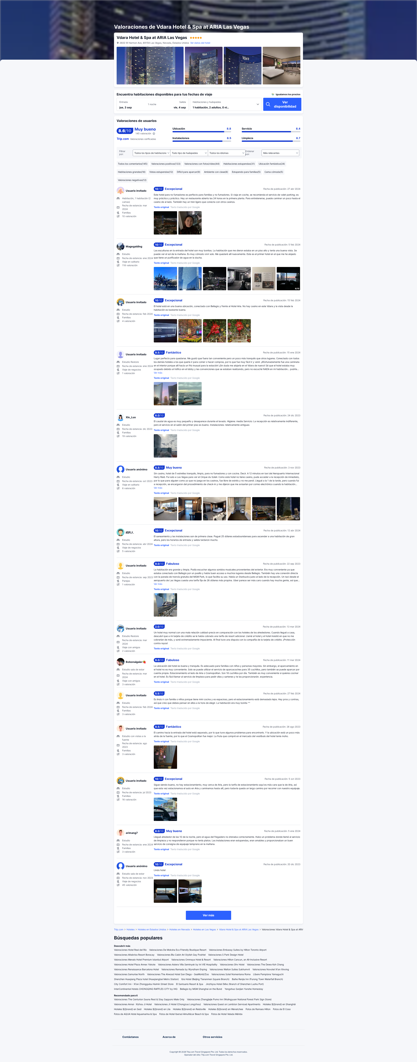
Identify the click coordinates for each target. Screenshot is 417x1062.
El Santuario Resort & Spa (189, 984)
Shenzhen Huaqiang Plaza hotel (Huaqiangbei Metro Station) (146, 979)
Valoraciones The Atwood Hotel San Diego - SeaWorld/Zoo (178, 974)
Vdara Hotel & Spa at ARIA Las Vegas (239, 929)
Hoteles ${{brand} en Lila (157, 1009)
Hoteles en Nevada (179, 929)
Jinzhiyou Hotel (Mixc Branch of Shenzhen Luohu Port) (235, 984)
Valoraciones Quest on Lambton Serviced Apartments (231, 1004)
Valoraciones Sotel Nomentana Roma (231, 974)
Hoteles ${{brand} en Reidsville (189, 1009)
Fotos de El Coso (282, 1009)
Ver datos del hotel (200, 42)
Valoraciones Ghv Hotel (232, 964)
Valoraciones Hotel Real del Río (130, 949)
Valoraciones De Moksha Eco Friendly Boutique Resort (177, 949)
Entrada (123, 102)
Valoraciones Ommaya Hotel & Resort (191, 959)
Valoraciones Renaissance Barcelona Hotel (136, 969)
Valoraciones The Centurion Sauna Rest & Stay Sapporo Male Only (149, 999)
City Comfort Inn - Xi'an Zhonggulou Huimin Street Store (143, 984)
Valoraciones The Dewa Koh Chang (265, 964)
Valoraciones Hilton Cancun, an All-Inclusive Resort (240, 959)
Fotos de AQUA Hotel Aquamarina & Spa (135, 1014)
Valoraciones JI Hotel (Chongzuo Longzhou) (177, 1004)
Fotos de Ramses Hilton (258, 1009)
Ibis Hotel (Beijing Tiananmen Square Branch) (205, 979)
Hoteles (131, 929)
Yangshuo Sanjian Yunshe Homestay (244, 989)
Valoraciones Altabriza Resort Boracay (134, 954)
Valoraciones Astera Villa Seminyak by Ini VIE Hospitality (187, 964)
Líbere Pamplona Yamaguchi (268, 974)
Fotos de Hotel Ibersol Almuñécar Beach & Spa (184, 1014)
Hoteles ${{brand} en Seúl (127, 1009)
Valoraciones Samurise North (129, 974)
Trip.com (118, 929)
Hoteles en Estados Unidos (152, 929)
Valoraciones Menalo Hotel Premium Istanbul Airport (141, 959)
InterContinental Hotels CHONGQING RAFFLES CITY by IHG (145, 989)
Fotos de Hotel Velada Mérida (226, 1014)
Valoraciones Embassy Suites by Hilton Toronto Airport (237, 949)
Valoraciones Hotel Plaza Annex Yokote (134, 964)
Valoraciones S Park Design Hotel (225, 954)
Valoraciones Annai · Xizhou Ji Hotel (133, 1004)
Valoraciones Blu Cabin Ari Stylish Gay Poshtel (181, 954)
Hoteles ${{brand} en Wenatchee (225, 1009)
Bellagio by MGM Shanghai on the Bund (201, 989)
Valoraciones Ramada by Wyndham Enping (184, 969)
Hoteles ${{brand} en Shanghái (279, 1004)
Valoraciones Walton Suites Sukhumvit (230, 969)
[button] (340, 5)
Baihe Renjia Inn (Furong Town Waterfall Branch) (257, 979)
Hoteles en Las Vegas (204, 929)
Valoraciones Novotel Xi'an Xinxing (270, 969)
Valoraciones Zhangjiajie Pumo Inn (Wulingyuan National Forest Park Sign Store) (229, 999)
